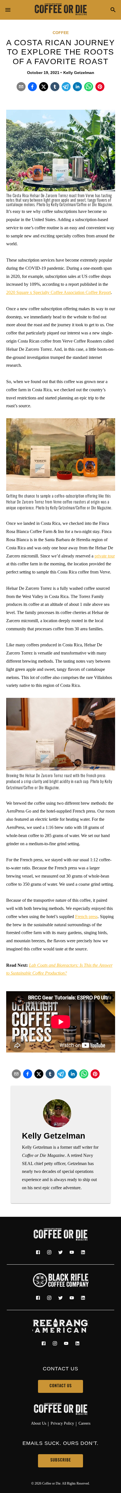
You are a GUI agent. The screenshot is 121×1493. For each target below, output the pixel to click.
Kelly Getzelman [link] (78, 72)
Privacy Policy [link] (62, 1423)
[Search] (113, 10)
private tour (105, 556)
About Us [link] (38, 1423)
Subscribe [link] (60, 1460)
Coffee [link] (61, 32)
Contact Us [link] (61, 1386)
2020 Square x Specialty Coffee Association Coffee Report (58, 292)
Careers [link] (84, 1423)
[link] (60, 9)
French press (86, 916)
